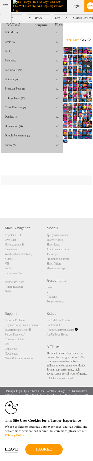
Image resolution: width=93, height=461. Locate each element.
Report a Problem (15, 320)
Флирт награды (55, 301)
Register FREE (13, 235)
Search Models (54, 239)
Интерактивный (14, 244)
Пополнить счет (14, 282)
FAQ (7, 344)
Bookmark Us (54, 325)
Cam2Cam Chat (14, 273)
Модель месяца (55, 268)
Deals (8, 291)
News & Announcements (19, 358)
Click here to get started (59, 378)
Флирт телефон (14, 286)
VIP (7, 263)
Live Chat (10, 239)
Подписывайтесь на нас (60, 329)
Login (76, 6)
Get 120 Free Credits (58, 320)
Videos (9, 259)
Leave (11, 449)
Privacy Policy (15, 435)
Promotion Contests (57, 259)
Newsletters (11, 353)
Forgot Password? (15, 334)
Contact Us (11, 349)
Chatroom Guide (14, 339)
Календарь (11, 249)
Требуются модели (57, 235)
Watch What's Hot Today (19, 254)
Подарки (51, 296)
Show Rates (53, 244)
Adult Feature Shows (58, 249)
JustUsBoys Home (57, 334)
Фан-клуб (52, 254)
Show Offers (53, 263)
